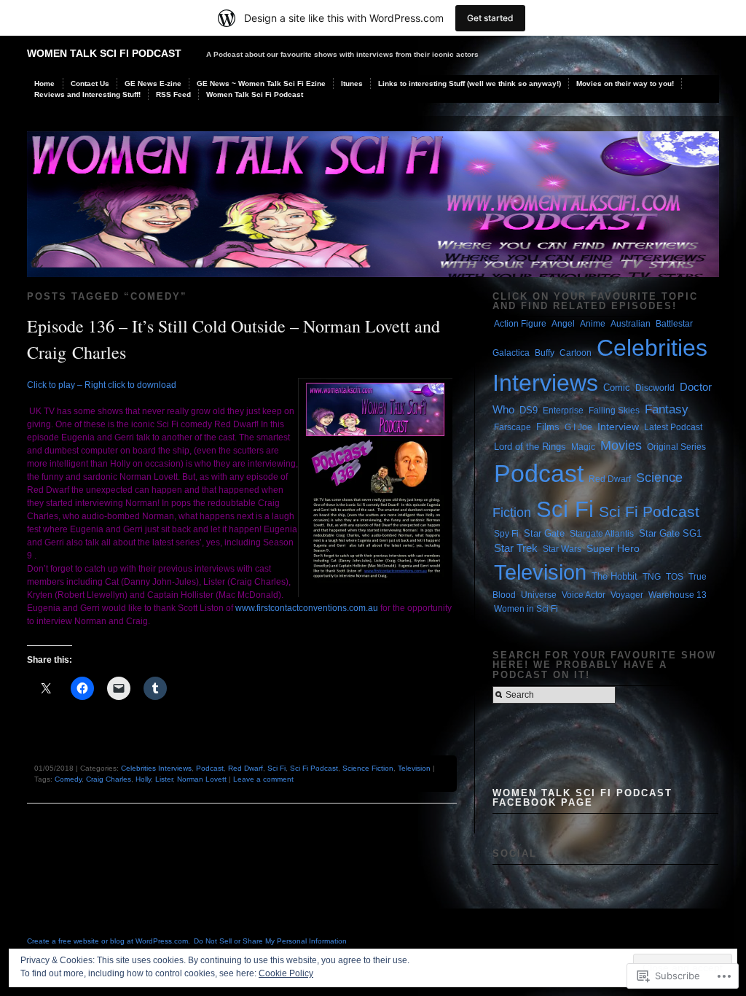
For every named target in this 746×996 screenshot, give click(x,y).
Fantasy (666, 409)
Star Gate (544, 533)
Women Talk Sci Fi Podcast (104, 53)
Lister (164, 779)
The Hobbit (614, 576)
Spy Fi (506, 534)
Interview (618, 426)
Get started (490, 17)
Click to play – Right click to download (101, 385)
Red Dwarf (245, 768)
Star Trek (516, 548)
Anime (592, 324)
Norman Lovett (202, 779)
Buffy (544, 353)
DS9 (528, 410)
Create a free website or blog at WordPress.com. (108, 941)
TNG (652, 577)
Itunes (352, 83)
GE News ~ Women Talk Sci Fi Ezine (261, 83)
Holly (143, 779)
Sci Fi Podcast (314, 768)
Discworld (655, 388)
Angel (563, 324)
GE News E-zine (153, 83)
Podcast (210, 768)
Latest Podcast (673, 427)
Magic (583, 447)
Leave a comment (263, 779)
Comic (616, 387)
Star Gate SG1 (670, 534)
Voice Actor (583, 595)
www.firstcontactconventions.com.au (306, 608)
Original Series (676, 447)
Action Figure (520, 324)
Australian (630, 324)
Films (548, 426)
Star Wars (562, 549)
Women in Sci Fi (526, 609)
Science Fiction (367, 768)
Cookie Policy (286, 973)
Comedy (68, 779)
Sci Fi (276, 768)
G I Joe (578, 427)
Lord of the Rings (530, 447)
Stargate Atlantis (602, 534)
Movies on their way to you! (625, 83)
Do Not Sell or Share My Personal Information (270, 941)
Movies (621, 445)
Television (414, 768)
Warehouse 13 (677, 595)
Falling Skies (614, 410)
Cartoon (576, 353)
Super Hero (613, 548)
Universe (539, 595)
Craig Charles (108, 779)
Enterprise (563, 410)
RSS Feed (173, 94)
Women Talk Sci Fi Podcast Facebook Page (582, 797)
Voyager (626, 595)
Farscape (512, 427)
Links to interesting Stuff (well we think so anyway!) (469, 83)
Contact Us (90, 83)
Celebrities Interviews (156, 768)
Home (44, 83)
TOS (674, 577)
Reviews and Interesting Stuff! (87, 94)
